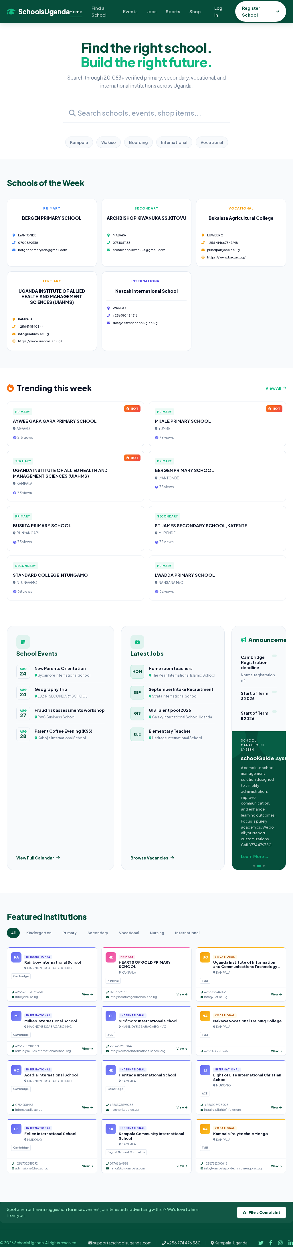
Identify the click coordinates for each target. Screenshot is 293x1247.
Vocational (212, 142)
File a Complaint (264, 1212)
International (174, 142)
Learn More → (255, 856)
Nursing (157, 932)
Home (76, 11)
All (13, 932)
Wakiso (108, 142)
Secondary (98, 932)
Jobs (152, 11)
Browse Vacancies (149, 857)
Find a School (99, 11)
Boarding (138, 142)
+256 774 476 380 (183, 1242)
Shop (195, 11)
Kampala (79, 142)
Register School (251, 11)
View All (273, 388)
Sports (173, 11)
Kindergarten (39, 932)
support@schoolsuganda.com (122, 1242)
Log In (218, 11)
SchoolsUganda (44, 11)
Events (130, 11)
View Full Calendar (35, 857)
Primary (69, 932)
